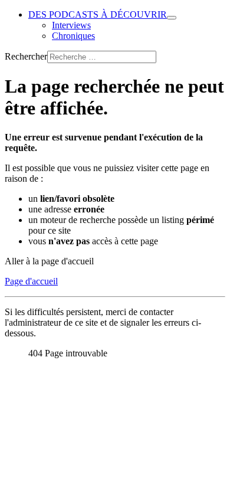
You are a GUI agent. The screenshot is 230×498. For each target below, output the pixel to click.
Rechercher (26, 56)
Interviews (71, 25)
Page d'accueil (31, 281)
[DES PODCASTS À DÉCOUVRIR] (171, 17)
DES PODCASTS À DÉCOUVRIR (97, 14)
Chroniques (73, 36)
